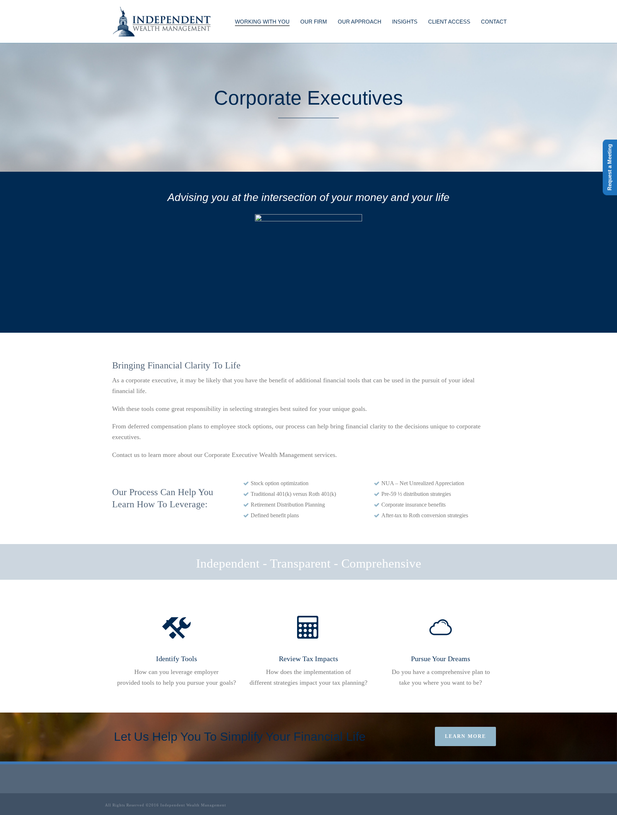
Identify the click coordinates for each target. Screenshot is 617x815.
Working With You (262, 22)
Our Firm (313, 22)
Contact (494, 22)
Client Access (449, 22)
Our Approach (359, 22)
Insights (404, 22)
